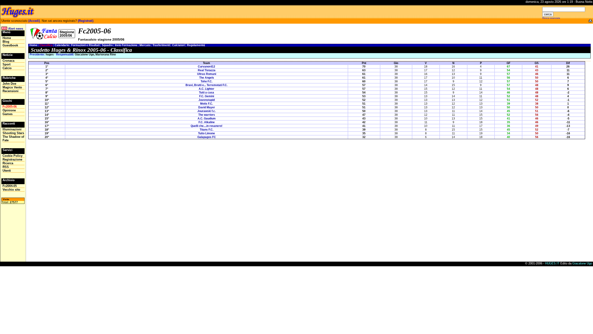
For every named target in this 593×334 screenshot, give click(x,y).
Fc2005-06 (10, 106)
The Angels (206, 77)
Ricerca (8, 163)
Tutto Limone (206, 133)
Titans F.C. (206, 129)
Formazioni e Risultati (85, 45)
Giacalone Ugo (582, 263)
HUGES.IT (552, 263)
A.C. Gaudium (207, 118)
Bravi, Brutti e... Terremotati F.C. (206, 85)
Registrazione (12, 159)
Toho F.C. (206, 81)
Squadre (108, 45)
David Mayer (206, 107)
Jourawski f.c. (206, 111)
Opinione (9, 110)
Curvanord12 (206, 66)
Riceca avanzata (551, 18)
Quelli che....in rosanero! (206, 126)
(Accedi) (34, 20)
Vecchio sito (11, 189)
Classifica (46, 45)
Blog (6, 41)
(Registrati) (85, 20)
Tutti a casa (206, 92)
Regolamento (196, 45)
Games (8, 114)
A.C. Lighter (206, 88)
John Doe (9, 83)
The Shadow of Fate (13, 138)
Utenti (7, 170)
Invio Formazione (126, 45)
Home (33, 45)
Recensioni (11, 91)
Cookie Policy (12, 155)
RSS (6, 167)
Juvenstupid (207, 100)
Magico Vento (12, 87)
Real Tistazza (206, 70)
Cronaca (8, 60)
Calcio (7, 68)
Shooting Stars (13, 133)
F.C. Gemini (206, 96)
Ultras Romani (206, 74)
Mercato (145, 45)
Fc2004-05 (10, 186)
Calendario (62, 45)
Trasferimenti (161, 45)
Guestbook (10, 45)
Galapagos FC (206, 137)
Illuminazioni (12, 129)
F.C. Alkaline (207, 122)
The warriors (206, 114)
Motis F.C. (206, 103)
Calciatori (179, 45)
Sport (6, 64)
